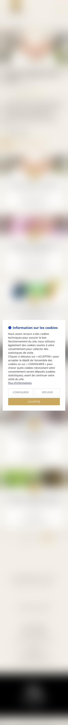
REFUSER (47, 392)
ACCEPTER (34, 401)
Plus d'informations (20, 383)
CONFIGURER (21, 392)
